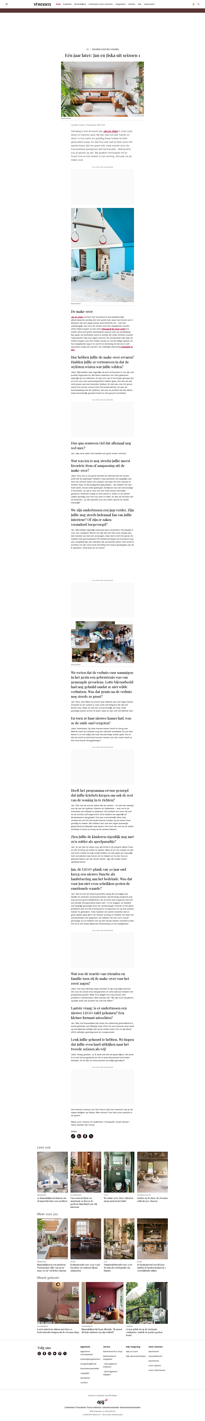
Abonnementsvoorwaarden (130, 1407)
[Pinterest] (60, 1353)
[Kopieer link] (73, 1136)
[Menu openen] (6, 4)
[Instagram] (49, 1353)
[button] (94, 1407)
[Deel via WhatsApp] (79, 1136)
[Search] (198, 4)
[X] (65, 1353)
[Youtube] (54, 1353)
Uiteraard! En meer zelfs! (113, 329)
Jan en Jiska (110, 131)
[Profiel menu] (193, 4)
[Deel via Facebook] (85, 1136)
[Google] (39, 1353)
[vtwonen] (42, 4)
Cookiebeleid (69, 1407)
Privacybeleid (80, 1407)
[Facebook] (44, 1353)
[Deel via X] (91, 1136)
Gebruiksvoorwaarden (110, 1407)
